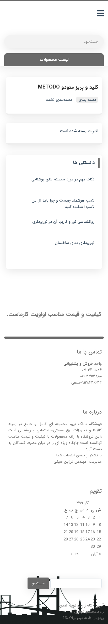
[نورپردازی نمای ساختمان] (20, 247)
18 (82, 532)
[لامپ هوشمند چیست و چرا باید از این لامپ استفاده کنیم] (20, 205)
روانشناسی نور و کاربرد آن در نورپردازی (63, 222)
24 (87, 539)
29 (99, 547)
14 (66, 525)
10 (87, 525)
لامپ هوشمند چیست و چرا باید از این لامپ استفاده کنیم (63, 203)
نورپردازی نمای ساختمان (74, 243)
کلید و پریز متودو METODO (68, 87)
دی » (74, 554)
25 (82, 539)
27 (71, 539)
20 (71, 532)
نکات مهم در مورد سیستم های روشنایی (62, 179)
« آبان (96, 554)
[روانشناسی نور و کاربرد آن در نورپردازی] (20, 226)
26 (76, 539)
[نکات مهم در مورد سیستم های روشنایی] (20, 184)
